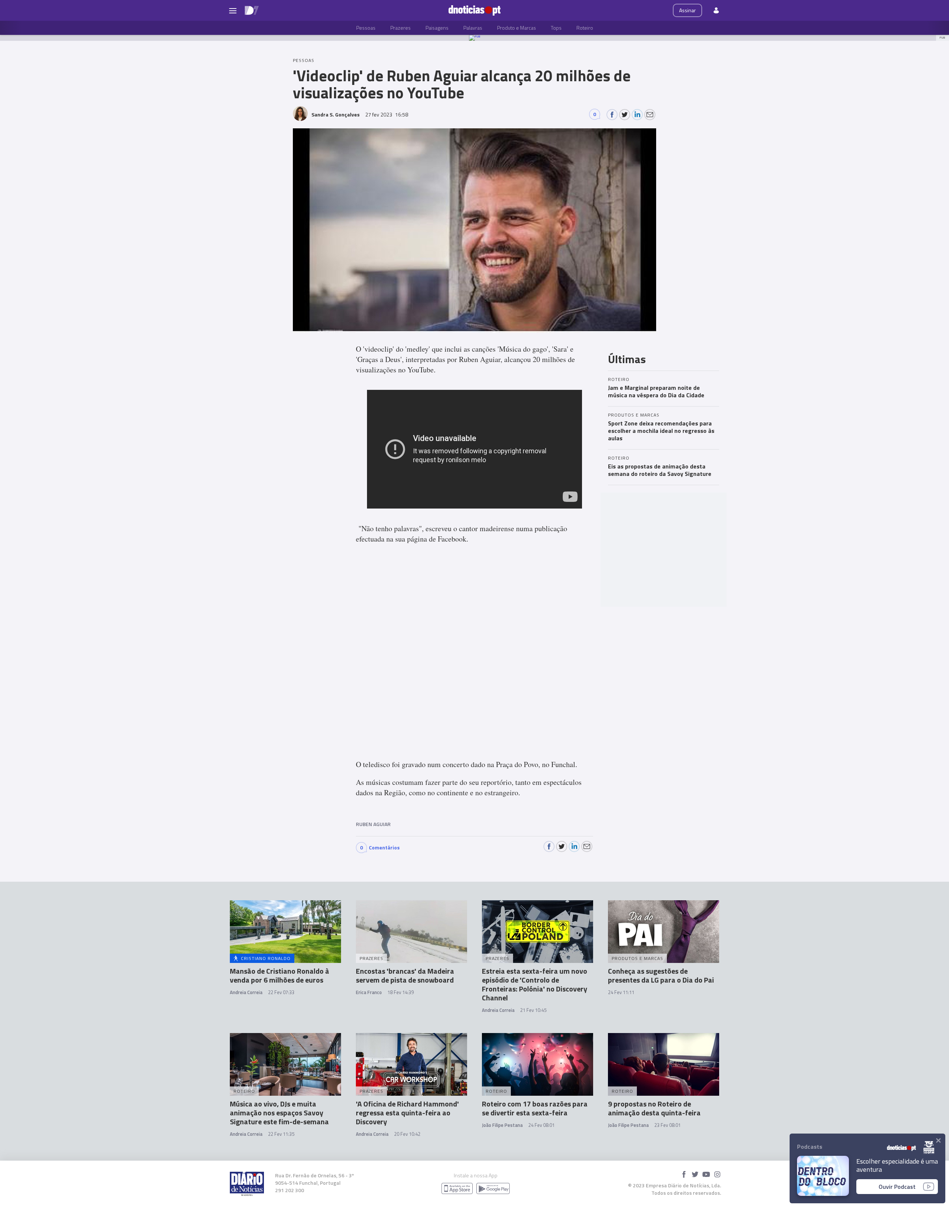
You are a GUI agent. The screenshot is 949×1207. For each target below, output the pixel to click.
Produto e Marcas (516, 28)
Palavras (472, 28)
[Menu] (232, 10)
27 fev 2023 (386, 114)
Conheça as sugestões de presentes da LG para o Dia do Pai (661, 975)
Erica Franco (369, 992)
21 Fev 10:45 (533, 1010)
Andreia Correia (246, 992)
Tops (556, 28)
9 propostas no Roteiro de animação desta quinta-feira (654, 1108)
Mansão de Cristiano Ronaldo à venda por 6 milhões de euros (279, 975)
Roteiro (584, 28)
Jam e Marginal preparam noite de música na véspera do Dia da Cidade (656, 391)
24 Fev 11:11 (621, 992)
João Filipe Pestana (502, 1125)
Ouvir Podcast (897, 1186)
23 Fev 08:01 (667, 1125)
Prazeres (400, 28)
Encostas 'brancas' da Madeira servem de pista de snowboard (405, 975)
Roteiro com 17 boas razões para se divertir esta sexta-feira (535, 1108)
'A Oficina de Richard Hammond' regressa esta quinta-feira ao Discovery (407, 1112)
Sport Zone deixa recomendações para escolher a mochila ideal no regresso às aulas (661, 431)
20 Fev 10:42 (407, 1134)
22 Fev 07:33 (281, 992)
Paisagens (437, 28)
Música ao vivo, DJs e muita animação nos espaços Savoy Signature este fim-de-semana (279, 1112)
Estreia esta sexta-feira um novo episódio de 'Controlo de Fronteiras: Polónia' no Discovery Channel (534, 984)
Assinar (687, 10)
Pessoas (366, 28)
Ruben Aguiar (373, 824)
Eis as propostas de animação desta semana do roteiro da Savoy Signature (659, 470)
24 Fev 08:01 (541, 1125)
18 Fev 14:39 (400, 992)
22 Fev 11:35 (281, 1134)
